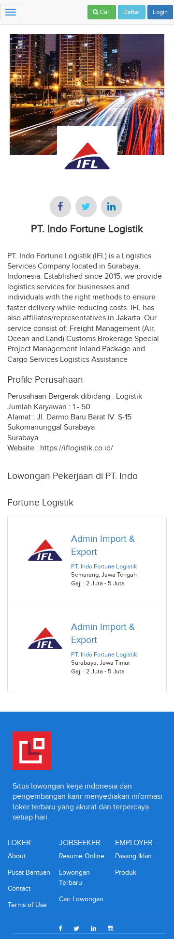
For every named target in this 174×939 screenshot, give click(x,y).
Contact (19, 888)
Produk (125, 872)
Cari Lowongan (81, 899)
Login (160, 12)
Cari (104, 12)
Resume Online (81, 856)
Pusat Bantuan (29, 872)
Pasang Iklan (133, 856)
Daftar (131, 12)
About (17, 856)
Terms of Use (27, 905)
